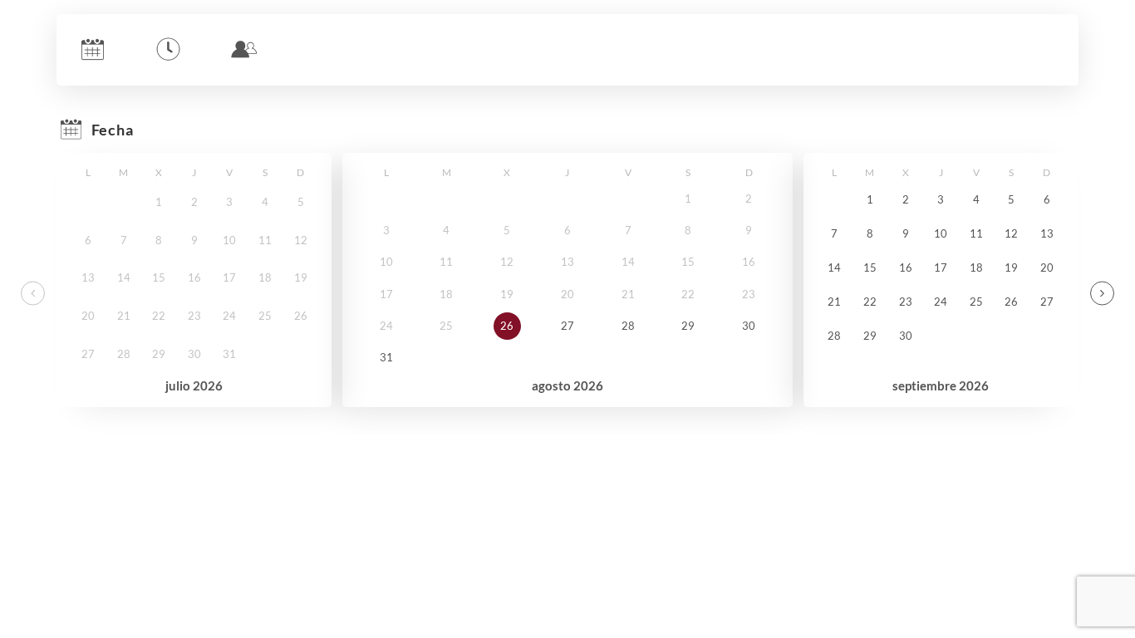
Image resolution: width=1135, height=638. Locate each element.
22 (870, 301)
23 (905, 301)
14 (834, 267)
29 (688, 325)
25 (976, 301)
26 (506, 325)
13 (1047, 233)
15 (870, 267)
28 (628, 325)
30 (748, 325)
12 (1011, 233)
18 (976, 267)
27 (567, 325)
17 (940, 267)
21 (834, 301)
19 (1011, 267)
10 (940, 233)
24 (940, 301)
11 (976, 233)
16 (905, 267)
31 (386, 357)
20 (1047, 267)
